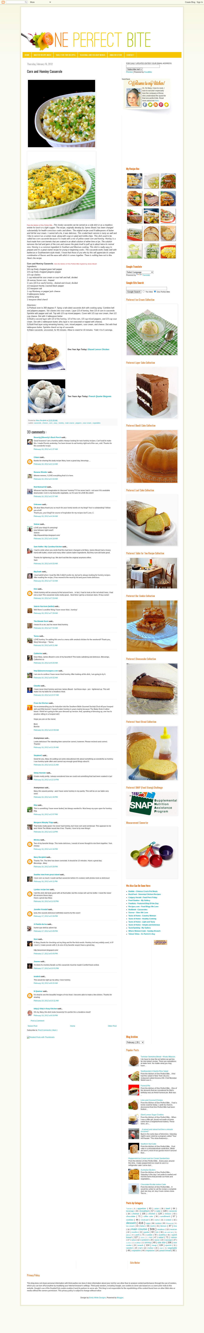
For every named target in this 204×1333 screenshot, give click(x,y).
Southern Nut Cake (148, 1144)
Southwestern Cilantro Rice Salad (154, 1071)
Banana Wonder (41, 472)
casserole (38, 423)
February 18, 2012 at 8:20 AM (46, 983)
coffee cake (148, 1216)
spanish (168, 1245)
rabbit (142, 1237)
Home (27, 54)
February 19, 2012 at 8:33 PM (46, 1015)
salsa (133, 1240)
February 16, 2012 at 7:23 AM (46, 598)
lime (175, 1226)
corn (51, 423)
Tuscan (129, 1208)
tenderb (37, 976)
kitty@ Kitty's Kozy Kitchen (45, 1009)
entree (159, 1223)
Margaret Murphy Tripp (43, 822)
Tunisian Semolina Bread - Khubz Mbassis (158, 1057)
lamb (153, 1226)
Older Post (112, 1026)
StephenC (38, 755)
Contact (130, 54)
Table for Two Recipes (65, 54)
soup (155, 1245)
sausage (169, 1240)
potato (150, 1235)
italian (143, 1226)
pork (138, 1235)
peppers (79, 423)
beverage (130, 1211)
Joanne (37, 961)
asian (157, 1208)
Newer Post (32, 1026)
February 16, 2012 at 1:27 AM (46, 449)
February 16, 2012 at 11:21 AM (46, 765)
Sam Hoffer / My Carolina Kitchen (48, 547)
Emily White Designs (97, 1298)
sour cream (87, 423)
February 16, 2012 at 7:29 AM (46, 613)
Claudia (37, 686)
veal (161, 1248)
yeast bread (165, 1250)
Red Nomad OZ (40, 487)
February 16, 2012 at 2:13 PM (46, 832)
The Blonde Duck (41, 621)
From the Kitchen (41, 703)
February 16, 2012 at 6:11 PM (45, 881)
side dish (161, 1242)
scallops (138, 1243)
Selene (37, 524)
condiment (165, 1216)
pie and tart (169, 1232)
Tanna (36, 636)
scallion (129, 1243)
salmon (174, 1237)
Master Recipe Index (42, 54)
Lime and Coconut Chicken (152, 1100)
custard (168, 1220)
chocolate (131, 1216)
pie (157, 1232)
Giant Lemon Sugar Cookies (152, 1115)
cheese (45, 423)
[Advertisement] (102, 15)
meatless (161, 1229)
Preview (129, 72)
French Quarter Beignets (100, 396)
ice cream (130, 1226)
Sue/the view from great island (47, 875)
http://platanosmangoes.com (46, 671)
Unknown (38, 504)
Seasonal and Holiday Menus (92, 54)
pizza (128, 1235)
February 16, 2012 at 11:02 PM (46, 901)
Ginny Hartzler (40, 773)
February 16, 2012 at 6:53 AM (46, 564)
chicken (152, 1213)
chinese (168, 1214)
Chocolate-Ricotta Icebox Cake (153, 1184)
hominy (61, 423)
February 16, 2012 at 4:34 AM (46, 516)
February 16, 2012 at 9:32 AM (46, 678)
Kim (36, 589)
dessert (131, 1223)
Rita (36, 805)
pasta (147, 1232)
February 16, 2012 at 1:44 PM (46, 797)
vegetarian (150, 1251)
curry (157, 1220)
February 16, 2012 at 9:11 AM (45, 645)
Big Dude (38, 572)
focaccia (170, 1223)
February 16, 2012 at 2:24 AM (46, 479)
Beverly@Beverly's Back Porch (47, 437)
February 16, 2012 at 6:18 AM (46, 539)
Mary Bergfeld (40, 857)
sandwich (145, 1240)
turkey (151, 1248)
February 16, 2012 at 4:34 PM (46, 849)
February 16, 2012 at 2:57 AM (46, 496)
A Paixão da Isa (40, 924)
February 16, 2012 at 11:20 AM (46, 747)
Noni (36, 939)
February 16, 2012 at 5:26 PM (46, 867)
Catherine (38, 653)
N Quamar (38, 991)
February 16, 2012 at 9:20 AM (46, 663)
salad (161, 1237)
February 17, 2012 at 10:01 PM (46, 968)
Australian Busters (148, 1170)
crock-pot (145, 1220)
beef (168, 1208)
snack (141, 1245)
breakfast (145, 1211)
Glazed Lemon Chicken (98, 349)
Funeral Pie (145, 1086)
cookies (130, 1220)
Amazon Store (116, 54)
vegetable (172, 1248)
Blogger (120, 1298)
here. (157, 101)
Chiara (37, 457)
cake (158, 1211)
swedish (130, 1248)
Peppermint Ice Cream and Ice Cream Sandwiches (149, 1158)
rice (151, 1237)
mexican (173, 1229)
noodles (135, 1232)
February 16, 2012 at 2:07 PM (46, 814)
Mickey (37, 840)
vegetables (97, 423)
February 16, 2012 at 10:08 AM (46, 730)
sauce (157, 1240)
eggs (148, 1223)
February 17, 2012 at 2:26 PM (46, 916)
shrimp (148, 1242)
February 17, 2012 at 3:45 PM (46, 931)
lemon (164, 1226)
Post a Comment (37, 1021)
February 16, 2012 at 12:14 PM (46, 780)
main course (70, 423)
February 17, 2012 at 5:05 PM (46, 954)
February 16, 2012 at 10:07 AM (46, 695)
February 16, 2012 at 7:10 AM (46, 581)
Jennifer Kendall (41, 909)
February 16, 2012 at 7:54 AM (46, 628)
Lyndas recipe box (42, 890)
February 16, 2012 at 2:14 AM (46, 464)
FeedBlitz (148, 72)
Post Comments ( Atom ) (47, 1030)
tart (141, 1248)
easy (56, 423)
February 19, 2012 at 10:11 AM (46, 1001)
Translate (146, 275)
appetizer (142, 1208)
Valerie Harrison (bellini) (44, 606)
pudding (162, 1235)
